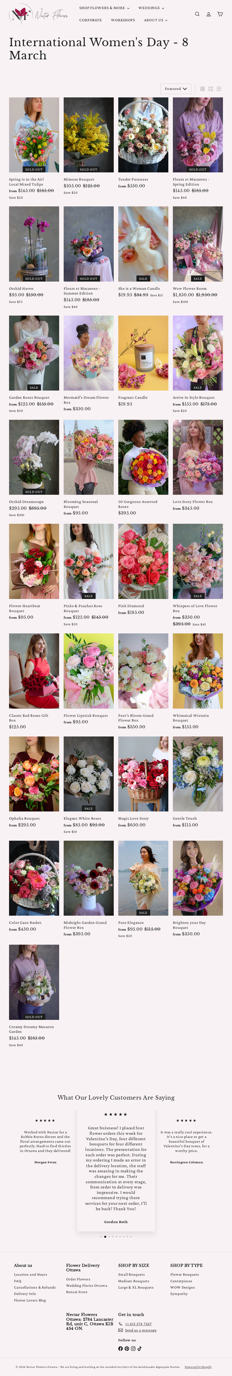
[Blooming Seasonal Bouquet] (89, 470)
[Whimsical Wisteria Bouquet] (198, 683)
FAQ (17, 1281)
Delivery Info (25, 1294)
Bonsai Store (76, 1292)
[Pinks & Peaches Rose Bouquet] (89, 577)
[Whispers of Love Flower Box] (198, 577)
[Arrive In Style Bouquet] (198, 367)
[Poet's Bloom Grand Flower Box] (143, 683)
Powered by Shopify (198, 1367)
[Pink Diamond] (143, 572)
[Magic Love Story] (143, 784)
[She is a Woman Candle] (143, 254)
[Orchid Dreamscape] (34, 471)
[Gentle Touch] (198, 784)
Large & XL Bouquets (136, 1287)
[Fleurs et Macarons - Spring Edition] (198, 150)
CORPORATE (90, 20)
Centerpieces (181, 1281)
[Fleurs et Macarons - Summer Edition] (89, 259)
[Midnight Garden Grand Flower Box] (89, 891)
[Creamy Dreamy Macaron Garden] (34, 998)
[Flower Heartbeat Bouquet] (34, 574)
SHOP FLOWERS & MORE (102, 7)
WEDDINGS (149, 7)
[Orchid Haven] (34, 257)
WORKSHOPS (123, 20)
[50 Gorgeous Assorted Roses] (143, 470)
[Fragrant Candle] (143, 363)
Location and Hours (30, 1274)
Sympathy (179, 1294)
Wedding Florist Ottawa (86, 1285)
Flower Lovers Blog (30, 1300)
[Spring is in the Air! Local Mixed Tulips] (34, 150)
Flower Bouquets (184, 1274)
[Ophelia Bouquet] (34, 784)
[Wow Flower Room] (198, 257)
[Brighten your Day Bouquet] (198, 891)
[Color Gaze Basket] (34, 889)
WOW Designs (182, 1287)
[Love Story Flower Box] (198, 468)
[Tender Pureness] (143, 145)
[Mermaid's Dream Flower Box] (89, 366)
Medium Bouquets (134, 1281)
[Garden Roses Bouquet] (34, 367)
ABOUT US (154, 20)
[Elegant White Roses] (89, 787)
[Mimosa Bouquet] (89, 148)
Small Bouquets (131, 1274)
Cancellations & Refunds (35, 1287)
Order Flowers (78, 1279)
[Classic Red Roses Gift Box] (34, 683)
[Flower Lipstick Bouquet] (89, 681)
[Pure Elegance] (143, 892)
